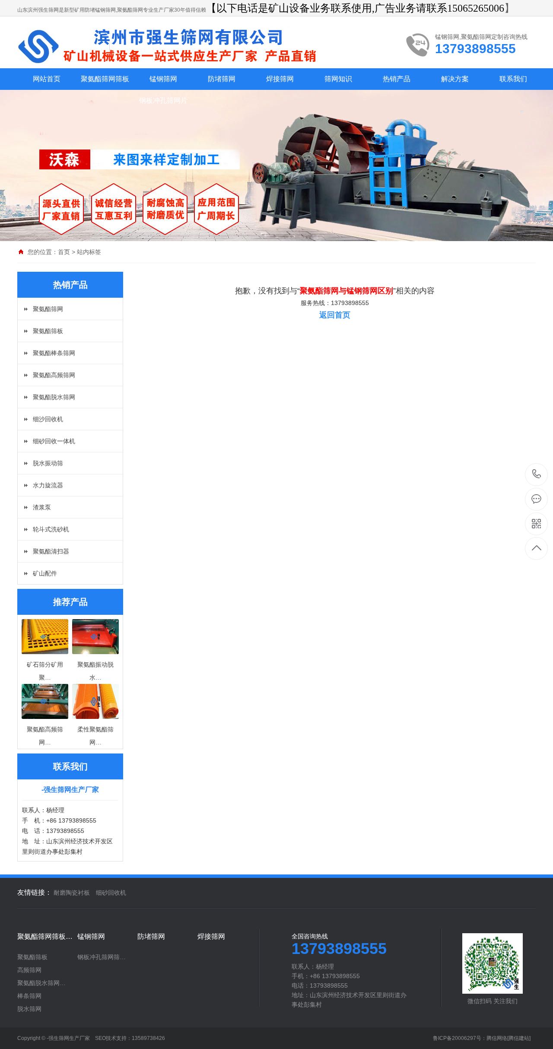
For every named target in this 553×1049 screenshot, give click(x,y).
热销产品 (396, 79)
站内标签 (89, 251)
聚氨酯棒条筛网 (54, 353)
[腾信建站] (519, 1038)
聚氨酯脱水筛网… (41, 983)
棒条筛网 (29, 996)
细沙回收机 (48, 419)
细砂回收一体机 (54, 441)
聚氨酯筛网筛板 (105, 79)
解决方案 (455, 79)
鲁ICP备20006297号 (457, 1038)
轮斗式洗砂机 (51, 529)
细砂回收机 (111, 892)
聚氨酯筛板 (48, 330)
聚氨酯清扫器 (51, 551)
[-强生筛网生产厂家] (175, 46)
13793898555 (536, 474)
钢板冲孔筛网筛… (101, 957)
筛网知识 (338, 79)
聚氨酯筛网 (48, 308)
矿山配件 (45, 573)
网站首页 (46, 79)
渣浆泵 (42, 507)
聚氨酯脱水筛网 (54, 397)
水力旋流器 (48, 485)
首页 (64, 251)
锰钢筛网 (163, 79)
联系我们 (513, 79)
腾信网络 (496, 1038)
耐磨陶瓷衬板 (72, 892)
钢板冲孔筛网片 (163, 100)
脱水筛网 (29, 1009)
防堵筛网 (221, 79)
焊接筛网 (280, 79)
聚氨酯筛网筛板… (45, 936)
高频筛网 (29, 970)
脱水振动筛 (48, 463)
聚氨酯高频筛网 (54, 375)
